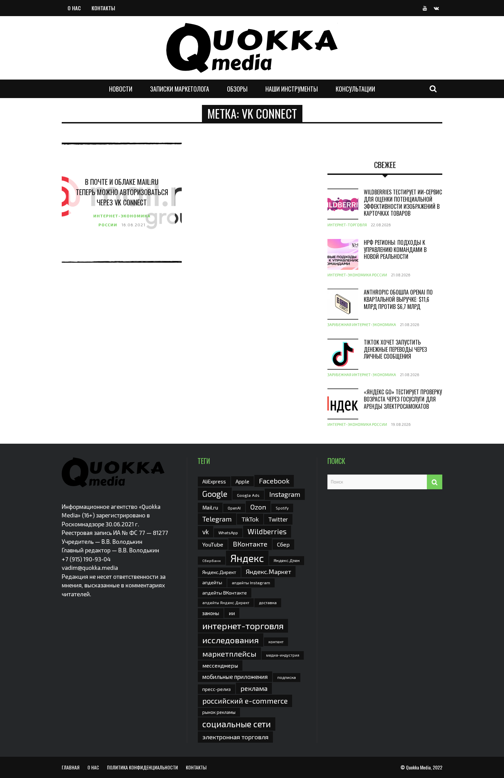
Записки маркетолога (179, 88)
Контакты (103, 8)
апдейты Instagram (251, 582)
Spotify (282, 508)
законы (210, 613)
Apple (242, 481)
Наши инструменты (291, 88)
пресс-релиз (216, 689)
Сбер (283, 544)
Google (214, 494)
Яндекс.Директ (219, 572)
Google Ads (248, 495)
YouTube (212, 544)
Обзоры (237, 88)
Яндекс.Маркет (268, 571)
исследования (230, 640)
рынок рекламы (219, 712)
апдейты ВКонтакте (224, 593)
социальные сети (236, 724)
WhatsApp (228, 532)
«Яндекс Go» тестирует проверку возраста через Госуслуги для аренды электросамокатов (403, 399)
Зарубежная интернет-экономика (361, 324)
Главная (71, 767)
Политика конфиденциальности (142, 767)
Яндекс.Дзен (287, 560)
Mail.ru (210, 507)
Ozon (258, 507)
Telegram (217, 519)
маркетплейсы (229, 653)
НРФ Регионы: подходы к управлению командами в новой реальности (395, 249)
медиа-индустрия (282, 655)
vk (205, 532)
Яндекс (247, 558)
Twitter (278, 519)
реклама (253, 688)
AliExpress (214, 481)
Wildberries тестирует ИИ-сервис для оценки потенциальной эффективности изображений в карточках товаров (403, 202)
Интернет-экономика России (357, 275)
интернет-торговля (243, 625)
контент (276, 641)
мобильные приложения (235, 676)
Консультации (355, 88)
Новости (120, 88)
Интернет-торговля (347, 225)
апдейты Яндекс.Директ (225, 602)
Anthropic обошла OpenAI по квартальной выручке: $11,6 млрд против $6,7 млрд (398, 299)
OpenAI (234, 507)
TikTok (250, 519)
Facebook (274, 480)
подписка (286, 677)
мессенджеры (220, 665)
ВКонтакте (250, 544)
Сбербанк (211, 560)
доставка (268, 602)
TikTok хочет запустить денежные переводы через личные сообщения (395, 349)
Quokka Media (418, 767)
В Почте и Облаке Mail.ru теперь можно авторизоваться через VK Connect (122, 192)
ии (232, 613)
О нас (74, 8)
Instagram (284, 494)
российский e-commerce (245, 700)
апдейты (212, 582)
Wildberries (267, 531)
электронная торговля (235, 737)
